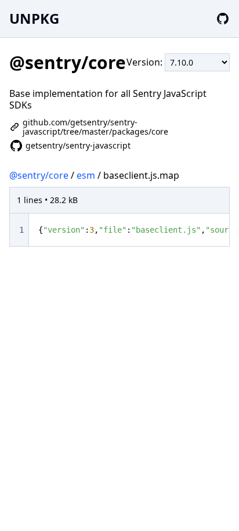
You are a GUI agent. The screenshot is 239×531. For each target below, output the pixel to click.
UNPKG (34, 18)
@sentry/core (38, 175)
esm (86, 175)
